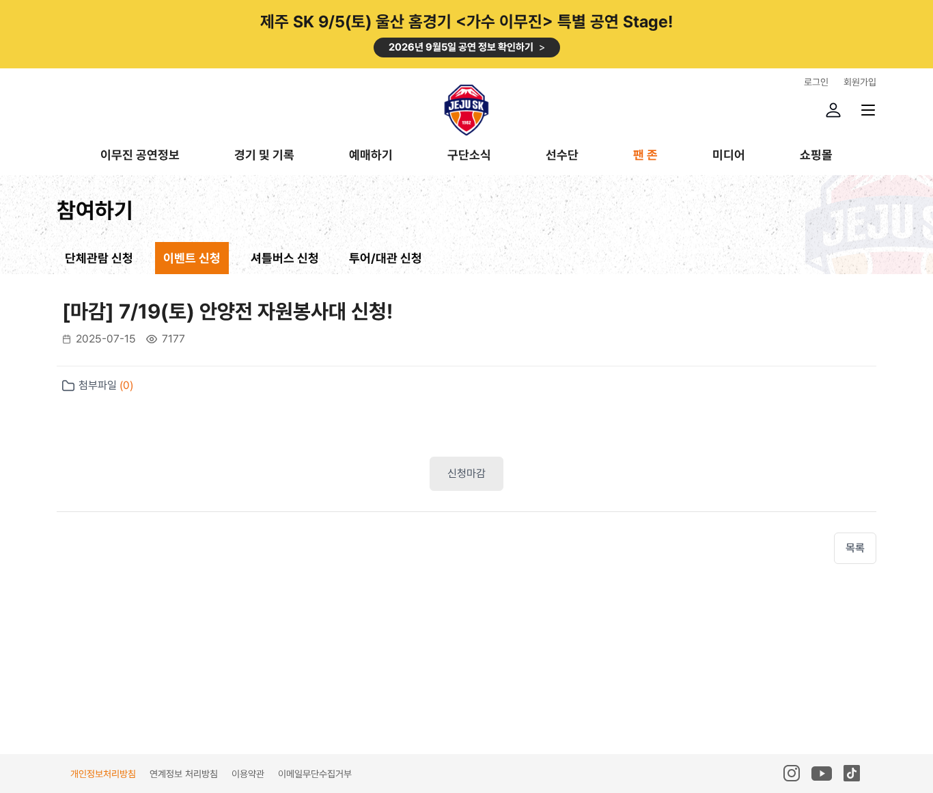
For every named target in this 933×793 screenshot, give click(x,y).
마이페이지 (833, 110)
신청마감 (466, 473)
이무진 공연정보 (140, 155)
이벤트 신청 (192, 258)
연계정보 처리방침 (184, 774)
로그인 (816, 82)
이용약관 (248, 774)
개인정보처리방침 (103, 774)
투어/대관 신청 (385, 258)
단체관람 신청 (99, 258)
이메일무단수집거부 (315, 774)
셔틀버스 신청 (285, 258)
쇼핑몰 (816, 155)
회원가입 (860, 82)
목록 (855, 547)
